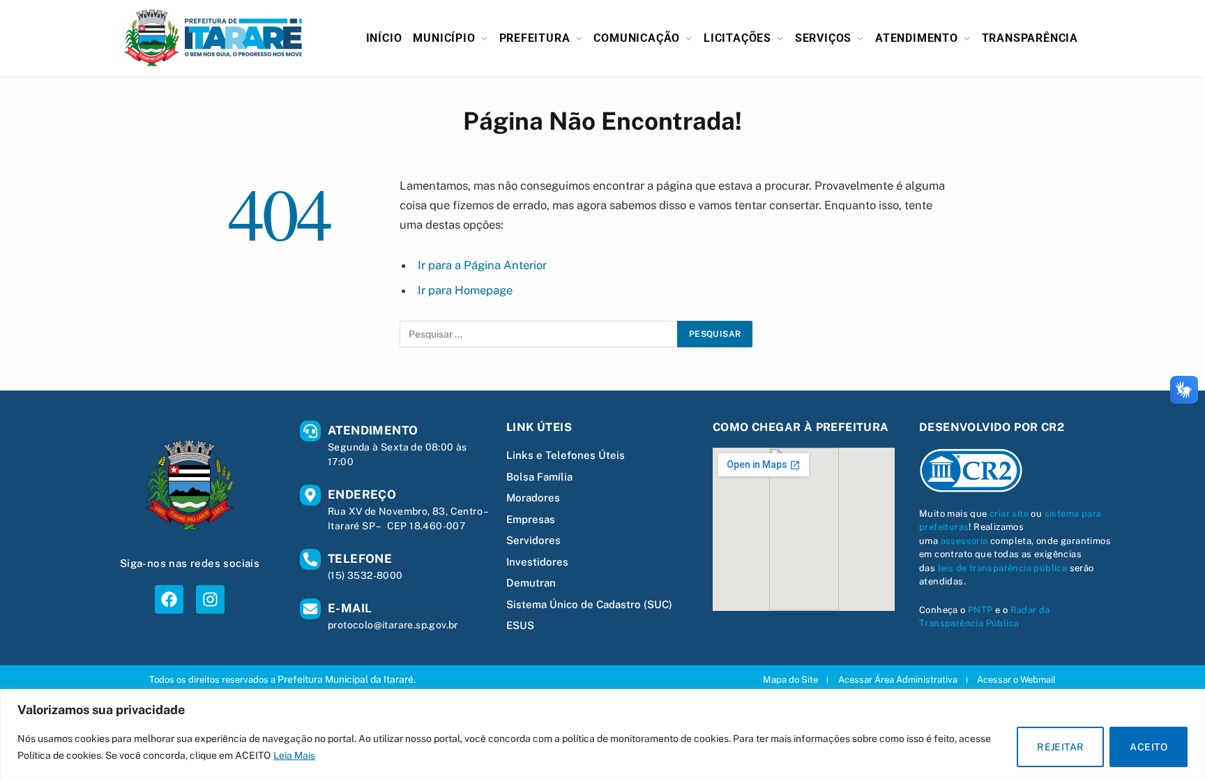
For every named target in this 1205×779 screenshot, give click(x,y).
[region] (602, 734)
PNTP (980, 610)
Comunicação (636, 38)
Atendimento (916, 38)
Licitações (737, 38)
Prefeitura (534, 38)
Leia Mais (294, 755)
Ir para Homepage (465, 290)
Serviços (823, 38)
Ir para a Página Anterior (482, 265)
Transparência (1030, 38)
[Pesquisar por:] (539, 334)
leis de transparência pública (1003, 568)
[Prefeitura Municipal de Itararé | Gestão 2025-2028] (213, 38)
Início (384, 38)
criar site (1009, 513)
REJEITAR (1060, 746)
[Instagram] (210, 599)
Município (444, 38)
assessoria (964, 541)
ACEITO (1148, 746)
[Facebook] (169, 599)
